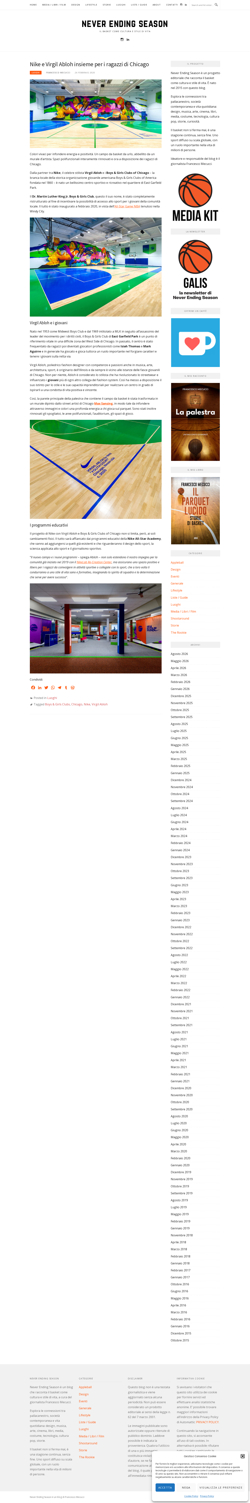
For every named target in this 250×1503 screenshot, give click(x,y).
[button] (243, 1456)
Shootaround (180, 618)
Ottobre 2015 (180, 1340)
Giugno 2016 (179, 1291)
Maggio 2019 (180, 1214)
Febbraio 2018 (180, 1256)
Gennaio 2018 (180, 1263)
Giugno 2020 (179, 1130)
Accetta (165, 1487)
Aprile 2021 (178, 1060)
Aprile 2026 (178, 668)
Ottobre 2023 (180, 871)
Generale (177, 583)
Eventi (175, 576)
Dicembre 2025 (181, 696)
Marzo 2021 (179, 1067)
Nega (186, 1487)
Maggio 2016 (180, 1298)
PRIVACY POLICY (207, 1422)
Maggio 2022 (180, 969)
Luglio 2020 (179, 1123)
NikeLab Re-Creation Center (94, 562)
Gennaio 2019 (180, 1228)
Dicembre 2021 (181, 1004)
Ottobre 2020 (180, 1102)
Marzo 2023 (179, 906)
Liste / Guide (139, 4)
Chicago (76, 704)
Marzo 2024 (179, 836)
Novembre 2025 (182, 703)
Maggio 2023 (180, 892)
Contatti (172, 4)
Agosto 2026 (179, 654)
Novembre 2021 (182, 1011)
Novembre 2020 (182, 1095)
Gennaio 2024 (180, 850)
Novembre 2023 (182, 864)
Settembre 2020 (182, 1109)
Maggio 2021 (180, 1053)
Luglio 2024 (179, 815)
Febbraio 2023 (180, 913)
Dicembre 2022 (181, 927)
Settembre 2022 (182, 948)
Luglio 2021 (179, 1039)
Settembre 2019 (182, 1193)
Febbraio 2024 (180, 843)
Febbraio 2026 (180, 682)
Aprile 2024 (178, 829)
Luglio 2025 (179, 731)
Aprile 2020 (178, 1144)
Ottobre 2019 (180, 1186)
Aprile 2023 (178, 899)
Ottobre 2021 (180, 1018)
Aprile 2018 (178, 1242)
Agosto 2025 (179, 724)
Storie (107, 4)
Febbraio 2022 (180, 990)
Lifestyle (91, 4)
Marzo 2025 (179, 759)
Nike (87, 704)
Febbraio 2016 (180, 1319)
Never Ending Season (125, 23)
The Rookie (178, 633)
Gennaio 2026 (180, 689)
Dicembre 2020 (181, 1088)
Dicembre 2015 (181, 1333)
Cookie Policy (191, 1496)
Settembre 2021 (182, 1025)
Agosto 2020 (179, 1116)
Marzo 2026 (179, 675)
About (157, 4)
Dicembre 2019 (181, 1172)
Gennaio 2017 (180, 1277)
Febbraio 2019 (180, 1221)
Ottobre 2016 (180, 1284)
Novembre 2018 (182, 1235)
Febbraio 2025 (180, 766)
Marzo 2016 (179, 1312)
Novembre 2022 (182, 934)
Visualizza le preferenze (220, 1487)
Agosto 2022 (179, 955)
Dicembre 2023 (181, 857)
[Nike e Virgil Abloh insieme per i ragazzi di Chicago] (96, 114)
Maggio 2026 (180, 661)
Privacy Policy (207, 1496)
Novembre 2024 (182, 787)
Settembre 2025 (182, 717)
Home (33, 4)
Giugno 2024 (179, 822)
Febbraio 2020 (180, 1158)
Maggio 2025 (180, 745)
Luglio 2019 (179, 1207)
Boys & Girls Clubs (57, 704)
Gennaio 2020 (180, 1165)
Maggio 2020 (180, 1137)
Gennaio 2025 (180, 773)
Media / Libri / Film (54, 4)
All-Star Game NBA (127, 206)
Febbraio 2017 (180, 1270)
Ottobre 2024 (180, 794)
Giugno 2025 (179, 738)
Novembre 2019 (182, 1179)
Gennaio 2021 (180, 1081)
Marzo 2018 (179, 1249)
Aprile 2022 (178, 976)
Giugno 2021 (179, 1046)
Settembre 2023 (182, 878)
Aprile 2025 (178, 752)
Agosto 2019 (179, 1200)
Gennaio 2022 (180, 997)
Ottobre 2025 (180, 710)
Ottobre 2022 (180, 941)
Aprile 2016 (178, 1305)
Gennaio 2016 (180, 1326)
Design (75, 4)
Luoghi (121, 4)
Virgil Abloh (100, 704)
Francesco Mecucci (58, 72)
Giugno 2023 (179, 885)
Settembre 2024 (182, 801)
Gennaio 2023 (180, 920)
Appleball (177, 562)
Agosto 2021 (179, 1032)
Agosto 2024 (179, 808)
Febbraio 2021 (180, 1074)
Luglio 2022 (179, 962)
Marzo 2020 (179, 1151)
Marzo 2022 (179, 983)
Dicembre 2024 (181, 780)
